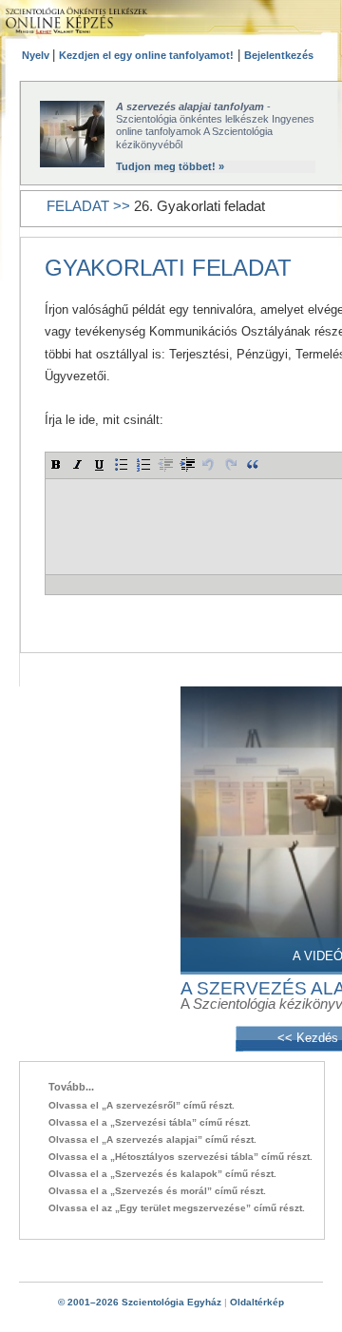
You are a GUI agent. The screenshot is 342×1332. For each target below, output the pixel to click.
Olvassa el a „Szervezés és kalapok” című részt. (162, 1173)
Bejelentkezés (279, 55)
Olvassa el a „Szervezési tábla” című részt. (149, 1122)
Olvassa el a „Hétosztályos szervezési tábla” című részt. (180, 1156)
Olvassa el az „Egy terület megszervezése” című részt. (176, 1208)
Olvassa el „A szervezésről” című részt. (141, 1105)
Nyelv (37, 55)
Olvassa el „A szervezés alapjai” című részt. (152, 1139)
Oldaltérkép (257, 1302)
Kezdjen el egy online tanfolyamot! (146, 55)
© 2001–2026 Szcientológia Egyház (139, 1302)
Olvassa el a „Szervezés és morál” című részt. (157, 1191)
